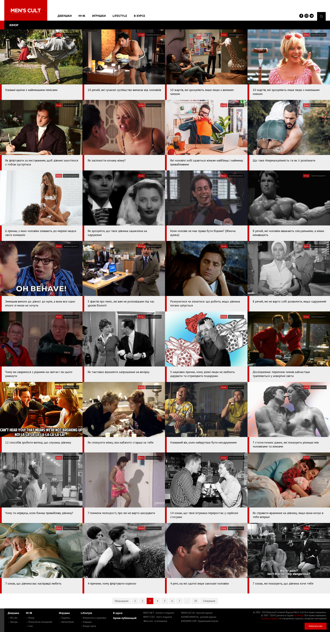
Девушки (65, 16)
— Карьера (86, 621)
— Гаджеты (64, 617)
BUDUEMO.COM (199, 621)
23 (195, 600)
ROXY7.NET (158, 612)
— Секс (29, 626)
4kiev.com (155, 621)
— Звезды (13, 621)
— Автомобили (66, 621)
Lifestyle (120, 16)
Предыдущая (121, 600)
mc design (299, 615)
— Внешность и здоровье (93, 617)
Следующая (209, 600)
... (187, 600)
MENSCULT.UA (196, 612)
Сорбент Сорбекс (270, 618)
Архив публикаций (124, 618)
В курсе (139, 16)
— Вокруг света (88, 626)
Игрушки (99, 16)
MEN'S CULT (157, 616)
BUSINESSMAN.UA (198, 616)
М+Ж (82, 16)
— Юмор (30, 617)
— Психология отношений (39, 621)
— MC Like (12, 617)
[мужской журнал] (26, 11)
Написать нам (315, 626)
